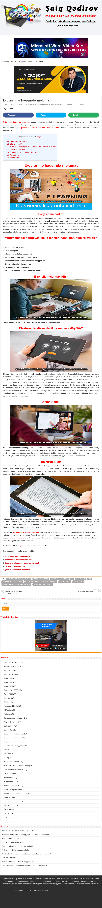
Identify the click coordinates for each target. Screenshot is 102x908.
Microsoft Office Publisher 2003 (16, 766)
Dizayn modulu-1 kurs (12, 738)
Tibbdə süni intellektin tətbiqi (13, 842)
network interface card (12, 581)
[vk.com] (56, 893)
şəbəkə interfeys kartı (43, 584)
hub (90, 579)
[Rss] (46, 893)
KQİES (6, 750)
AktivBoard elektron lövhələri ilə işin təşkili (18, 831)
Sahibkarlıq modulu (11, 786)
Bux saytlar (8, 730)
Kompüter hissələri (11, 706)
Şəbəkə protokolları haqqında (17, 570)
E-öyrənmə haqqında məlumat (15, 141)
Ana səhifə (4, 62)
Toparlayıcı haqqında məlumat (17, 556)
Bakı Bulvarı (9, 726)
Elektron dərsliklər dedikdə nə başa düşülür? (24, 152)
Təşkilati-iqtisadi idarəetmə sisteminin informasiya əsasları (24, 865)
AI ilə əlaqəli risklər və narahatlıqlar (15, 850)
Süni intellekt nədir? (9, 858)
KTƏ (6, 758)
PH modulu (8, 774)
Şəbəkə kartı (79, 581)
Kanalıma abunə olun (19, 538)
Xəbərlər (7, 714)
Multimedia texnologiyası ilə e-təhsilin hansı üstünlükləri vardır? (31, 147)
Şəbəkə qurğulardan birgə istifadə (16, 584)
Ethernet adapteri (41, 579)
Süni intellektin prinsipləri (11, 838)
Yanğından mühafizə (12, 801)
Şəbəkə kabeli (65, 581)
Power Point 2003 (11, 690)
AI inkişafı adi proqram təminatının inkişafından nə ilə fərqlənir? (26, 854)
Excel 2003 (8, 694)
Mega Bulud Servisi (11, 762)
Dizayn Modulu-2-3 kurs (13, 734)
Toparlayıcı (80, 579)
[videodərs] (51, 17)
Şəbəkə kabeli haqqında (15, 566)
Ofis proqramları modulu (13, 770)
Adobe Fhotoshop (11, 666)
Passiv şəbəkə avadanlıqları (62, 579)
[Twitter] (51, 893)
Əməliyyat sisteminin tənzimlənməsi (13, 591)
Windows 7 (8, 670)
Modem (7, 702)
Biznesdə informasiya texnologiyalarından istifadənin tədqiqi (25, 835)
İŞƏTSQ (7, 809)
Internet (7, 698)
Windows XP (9, 674)
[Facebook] (49, 893)
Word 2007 (8, 682)
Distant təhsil (13, 155)
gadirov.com (39, 125)
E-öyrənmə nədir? (14, 144)
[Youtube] (53, 893)
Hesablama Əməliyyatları (14, 746)
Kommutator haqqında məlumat (18, 560)
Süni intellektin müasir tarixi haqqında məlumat (20, 862)
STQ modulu (9, 782)
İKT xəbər (8, 710)
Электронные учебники (13, 718)
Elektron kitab (13, 158)
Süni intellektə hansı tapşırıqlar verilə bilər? (19, 846)
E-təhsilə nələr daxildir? (16, 149)
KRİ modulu (8, 754)
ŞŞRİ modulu (9, 817)
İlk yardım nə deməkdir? (87, 590)
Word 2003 (8, 678)
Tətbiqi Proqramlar (11, 789)
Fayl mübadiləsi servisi (13, 742)
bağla (39, 137)
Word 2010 (8, 686)
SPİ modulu (8, 778)
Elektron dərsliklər (11, 662)
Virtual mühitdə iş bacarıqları (15, 793)
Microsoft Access (10, 722)
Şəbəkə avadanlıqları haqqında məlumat (22, 563)
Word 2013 (8, 797)
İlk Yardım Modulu (11, 805)
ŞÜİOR (14, 62)
